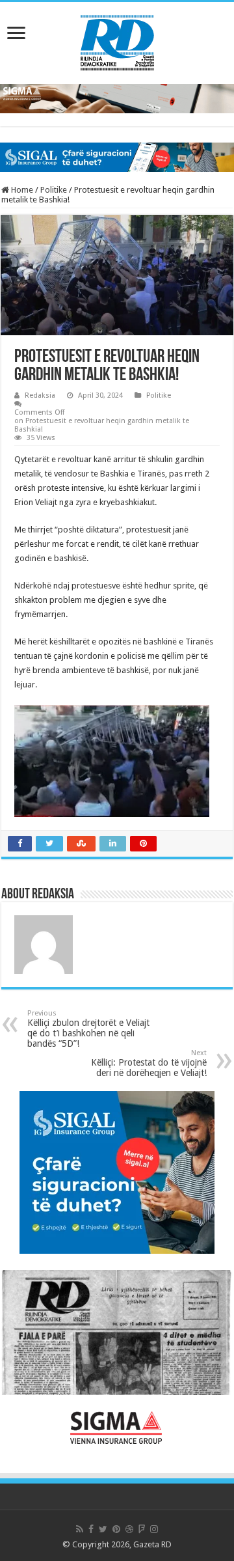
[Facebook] (91, 1529)
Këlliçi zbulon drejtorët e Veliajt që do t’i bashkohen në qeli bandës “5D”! (88, 1029)
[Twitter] (103, 1529)
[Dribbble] (129, 1529)
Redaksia (40, 395)
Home (21, 190)
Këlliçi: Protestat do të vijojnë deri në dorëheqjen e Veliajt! (147, 1063)
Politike (53, 190)
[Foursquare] (141, 1529)
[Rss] (79, 1529)
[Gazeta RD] (117, 40)
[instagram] (154, 1529)
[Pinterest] (116, 1529)
